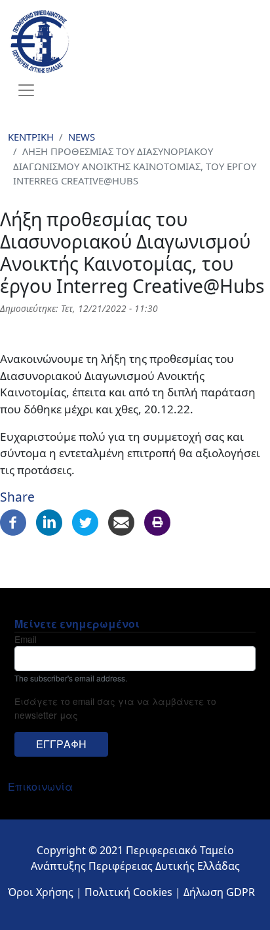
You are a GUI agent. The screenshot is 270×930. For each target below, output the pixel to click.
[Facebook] (13, 521)
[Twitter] (85, 521)
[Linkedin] (49, 521)
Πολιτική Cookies (128, 892)
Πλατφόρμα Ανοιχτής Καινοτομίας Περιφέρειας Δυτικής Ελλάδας (166, 40)
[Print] (157, 521)
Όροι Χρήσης (40, 892)
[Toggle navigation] (26, 90)
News (81, 136)
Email (25, 639)
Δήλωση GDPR (219, 892)
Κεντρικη (31, 136)
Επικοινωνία (40, 786)
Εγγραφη (61, 743)
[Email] (121, 521)
